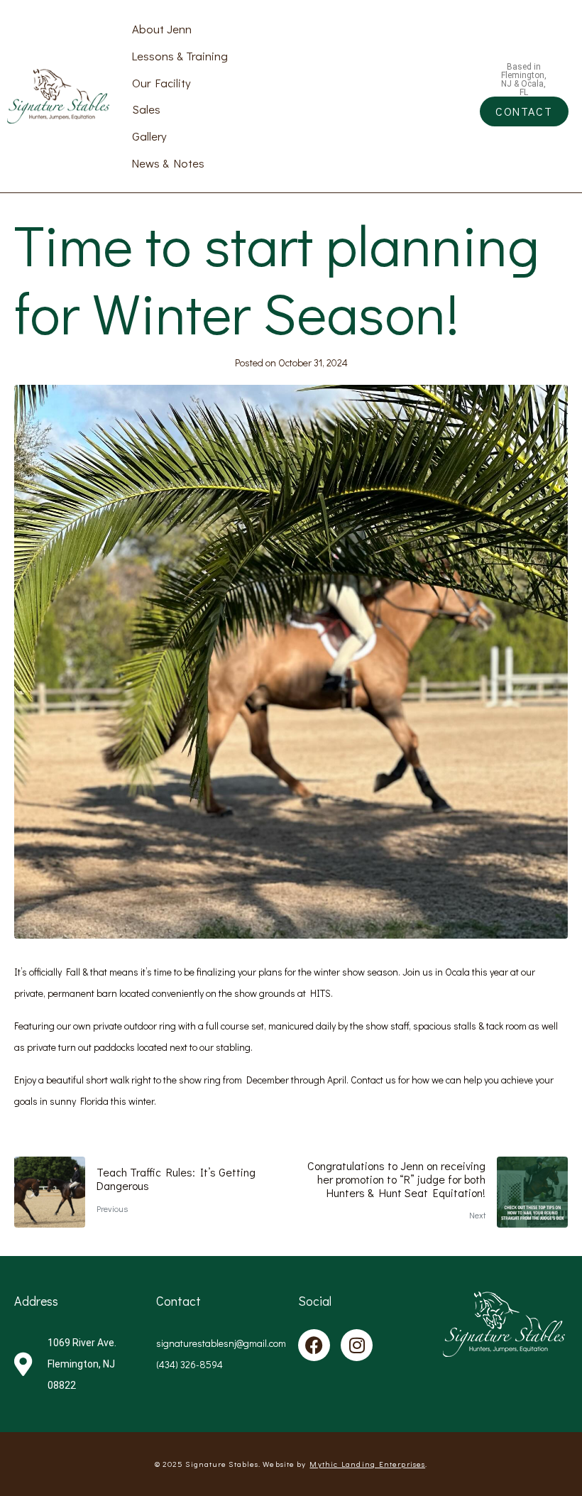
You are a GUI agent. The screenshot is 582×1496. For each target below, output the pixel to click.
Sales (146, 108)
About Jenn (162, 28)
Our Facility (161, 82)
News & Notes (168, 162)
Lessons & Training (180, 55)
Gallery (149, 135)
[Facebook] (314, 1345)
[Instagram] (357, 1345)
